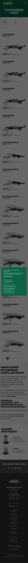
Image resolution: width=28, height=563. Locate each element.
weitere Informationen (8, 276)
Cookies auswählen (8, 281)
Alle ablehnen (8, 291)
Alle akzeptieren (9, 286)
